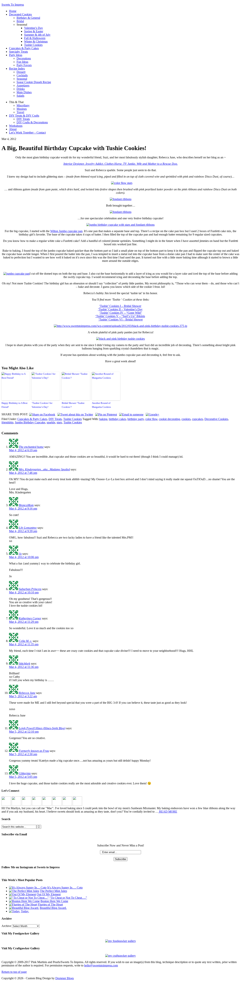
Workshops (15, 125)
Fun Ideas (22, 61)
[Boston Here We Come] (24, 901)
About (13, 129)
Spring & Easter (33, 31)
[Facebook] (16, 804)
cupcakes (197, 419)
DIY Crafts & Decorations (32, 122)
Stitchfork (24, 663)
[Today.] (14, 911)
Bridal (20, 21)
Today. (25, 911)
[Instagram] (6, 804)
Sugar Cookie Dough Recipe (34, 82)
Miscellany (23, 105)
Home (12, 11)
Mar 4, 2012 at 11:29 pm (23, 621)
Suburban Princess (30, 589)
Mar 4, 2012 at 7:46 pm (23, 472)
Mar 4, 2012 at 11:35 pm (23, 644)
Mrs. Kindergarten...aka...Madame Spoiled (44, 469)
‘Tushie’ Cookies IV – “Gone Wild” (120, 312)
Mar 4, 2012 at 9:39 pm (23, 531)
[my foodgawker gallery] (120, 941)
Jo (20, 553)
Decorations (24, 58)
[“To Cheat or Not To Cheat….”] (29, 897)
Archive (6, 926)
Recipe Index (17, 68)
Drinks (21, 88)
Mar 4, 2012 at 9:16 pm (23, 508)
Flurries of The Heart (50, 904)
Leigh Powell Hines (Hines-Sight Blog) (42, 728)
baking (103, 419)
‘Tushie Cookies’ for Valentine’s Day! (42, 405)
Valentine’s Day (33, 28)
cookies (186, 419)
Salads (20, 95)
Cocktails (22, 75)
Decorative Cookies (216, 419)
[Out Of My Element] (22, 894)
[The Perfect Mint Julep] (24, 891)
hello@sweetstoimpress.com (101, 965)
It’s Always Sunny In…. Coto (65, 887)
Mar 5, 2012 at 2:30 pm (23, 754)
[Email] (77, 804)
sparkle (51, 422)
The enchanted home (31, 446)
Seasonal (22, 78)
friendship (7, 422)
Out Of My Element (49, 894)
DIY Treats (23, 119)
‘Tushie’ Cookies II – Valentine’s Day (120, 309)
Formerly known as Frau (34, 750)
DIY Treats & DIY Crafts (24, 115)
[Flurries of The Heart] (23, 904)
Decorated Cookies (20, 14)
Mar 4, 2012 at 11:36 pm (23, 667)
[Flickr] (47, 804)
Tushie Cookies (33, 44)
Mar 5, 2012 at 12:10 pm (24, 731)
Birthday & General (28, 17)
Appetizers (23, 85)
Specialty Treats (18, 51)
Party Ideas (15, 55)
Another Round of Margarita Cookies (101, 405)
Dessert (21, 72)
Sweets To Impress (13, 4)
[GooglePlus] (57, 804)
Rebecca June (27, 692)
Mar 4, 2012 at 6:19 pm (23, 450)
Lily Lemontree (28, 527)
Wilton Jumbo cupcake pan (66, 231)
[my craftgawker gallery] (120, 955)
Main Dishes (24, 92)
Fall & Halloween (34, 38)
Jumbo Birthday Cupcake (30, 422)
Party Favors (24, 65)
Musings (22, 108)
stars (59, 422)
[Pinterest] (26, 804)
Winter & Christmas (36, 41)
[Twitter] (36, 804)
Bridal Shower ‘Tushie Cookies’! (73, 405)
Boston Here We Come (54, 901)
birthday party (135, 419)
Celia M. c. (25, 641)
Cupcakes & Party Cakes (24, 48)
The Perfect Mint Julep (53, 891)
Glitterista (25, 773)
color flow (151, 419)
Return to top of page (14, 971)
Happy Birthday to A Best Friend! (14, 405)
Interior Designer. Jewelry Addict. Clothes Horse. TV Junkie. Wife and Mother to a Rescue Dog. (120, 163)
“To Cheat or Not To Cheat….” (68, 897)
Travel (20, 112)
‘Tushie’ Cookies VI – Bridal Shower (120, 319)
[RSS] (67, 804)
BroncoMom (26, 505)
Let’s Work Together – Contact (27, 132)
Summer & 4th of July (37, 34)
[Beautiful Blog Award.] (24, 907)
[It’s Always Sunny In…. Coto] (28, 887)
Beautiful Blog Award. (53, 907)
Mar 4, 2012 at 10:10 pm (24, 592)
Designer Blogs (64, 978)
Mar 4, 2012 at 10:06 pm (24, 557)
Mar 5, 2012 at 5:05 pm (23, 776)
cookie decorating (169, 419)
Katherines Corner (30, 618)
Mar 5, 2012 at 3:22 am (23, 696)
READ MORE (167, 811)
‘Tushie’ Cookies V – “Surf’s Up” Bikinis (120, 316)
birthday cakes (117, 419)
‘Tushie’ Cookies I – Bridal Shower (120, 306)
